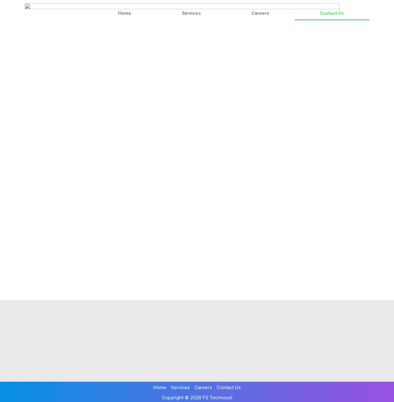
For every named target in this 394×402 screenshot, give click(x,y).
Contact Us (332, 13)
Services (191, 13)
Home (124, 13)
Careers (260, 13)
